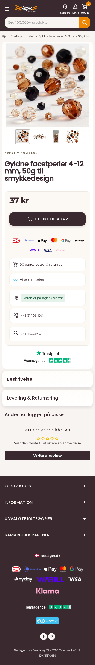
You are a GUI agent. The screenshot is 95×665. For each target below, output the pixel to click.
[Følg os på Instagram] (51, 636)
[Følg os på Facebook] (43, 636)
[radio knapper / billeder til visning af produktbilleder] (22, 136)
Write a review (47, 456)
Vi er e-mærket (32, 280)
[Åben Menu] (7, 8)
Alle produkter (24, 36)
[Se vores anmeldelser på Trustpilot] (47, 353)
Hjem (5, 36)
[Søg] (84, 22)
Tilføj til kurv (51, 219)
